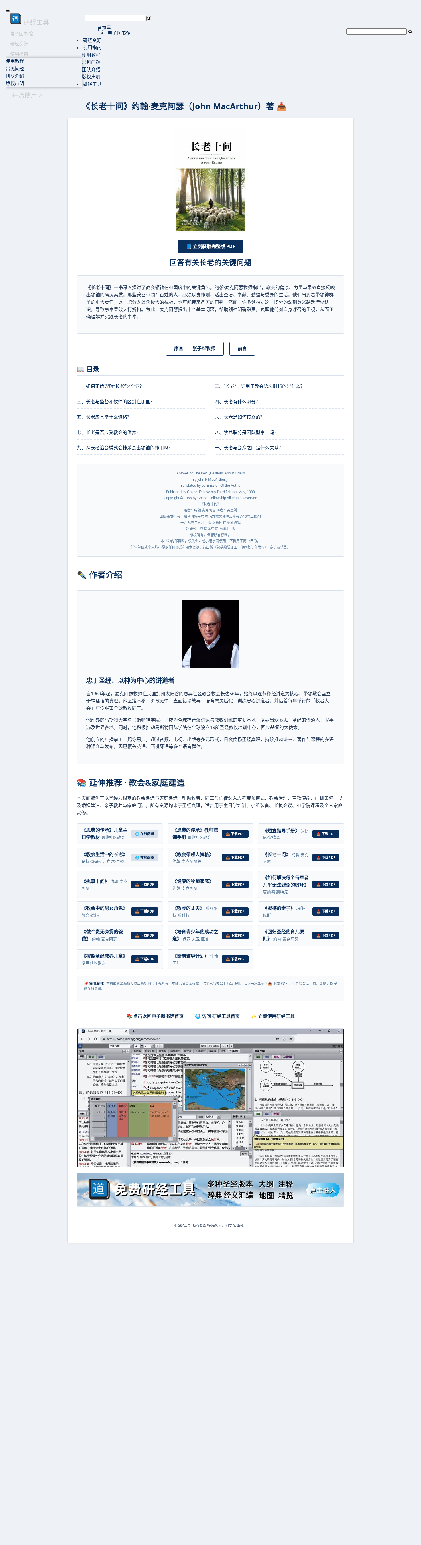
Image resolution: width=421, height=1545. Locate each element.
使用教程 (15, 61)
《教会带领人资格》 (193, 854)
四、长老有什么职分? (236, 401)
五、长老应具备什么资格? (103, 417)
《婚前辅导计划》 (190, 956)
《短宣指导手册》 (281, 830)
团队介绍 (15, 76)
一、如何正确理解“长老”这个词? (109, 386)
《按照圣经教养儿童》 (104, 956)
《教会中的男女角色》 (104, 908)
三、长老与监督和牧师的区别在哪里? (114, 401)
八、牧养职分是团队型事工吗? (245, 432)
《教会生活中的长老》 (104, 854)
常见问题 (15, 68)
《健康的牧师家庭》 (193, 881)
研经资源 (19, 44)
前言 (242, 348)
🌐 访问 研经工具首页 (217, 1016)
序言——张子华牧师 (194, 348)
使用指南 (19, 54)
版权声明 (15, 83)
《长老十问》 (276, 854)
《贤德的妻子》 (279, 908)
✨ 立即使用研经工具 (273, 1016)
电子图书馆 (21, 34)
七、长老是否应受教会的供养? (107, 432)
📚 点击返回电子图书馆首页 (155, 1016)
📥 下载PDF (235, 833)
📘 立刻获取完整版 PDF (210, 246)
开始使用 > (27, 95)
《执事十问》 (95, 881)
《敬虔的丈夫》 (188, 908)
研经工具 (91, 84)
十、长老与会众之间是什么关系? (248, 447)
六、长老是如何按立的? (238, 417)
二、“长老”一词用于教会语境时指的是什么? (258, 386)
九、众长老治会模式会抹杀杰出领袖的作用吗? (123, 447)
